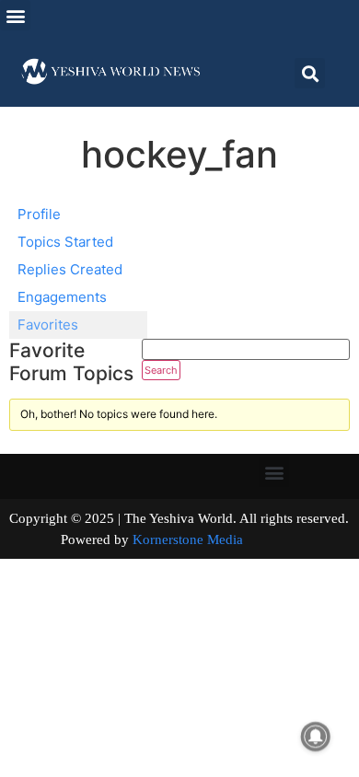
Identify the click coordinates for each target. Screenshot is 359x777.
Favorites (47, 324)
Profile (39, 214)
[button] (15, 15)
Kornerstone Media (188, 539)
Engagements (62, 297)
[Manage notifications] (315, 736)
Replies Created (69, 269)
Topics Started (65, 241)
